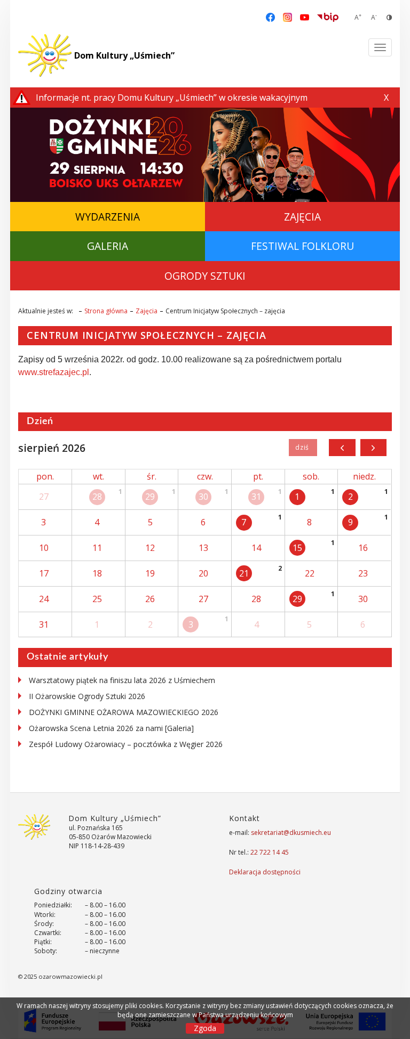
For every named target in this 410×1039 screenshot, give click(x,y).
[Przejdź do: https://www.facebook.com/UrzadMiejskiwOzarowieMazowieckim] (270, 16)
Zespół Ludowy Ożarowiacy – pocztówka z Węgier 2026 (126, 744)
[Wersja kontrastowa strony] (389, 17)
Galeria (107, 246)
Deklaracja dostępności (265, 871)
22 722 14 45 (269, 852)
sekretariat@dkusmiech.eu (291, 832)
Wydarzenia (107, 216)
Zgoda (205, 1028)
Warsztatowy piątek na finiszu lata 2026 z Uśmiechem (122, 680)
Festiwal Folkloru (302, 246)
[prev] (342, 447)
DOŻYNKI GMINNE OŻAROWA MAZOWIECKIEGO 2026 (123, 712)
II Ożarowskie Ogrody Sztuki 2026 (87, 696)
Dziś (303, 447)
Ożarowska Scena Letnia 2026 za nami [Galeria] (111, 728)
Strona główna (106, 310)
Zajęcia (302, 216)
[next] (373, 447)
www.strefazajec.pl (53, 372)
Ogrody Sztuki (205, 276)
